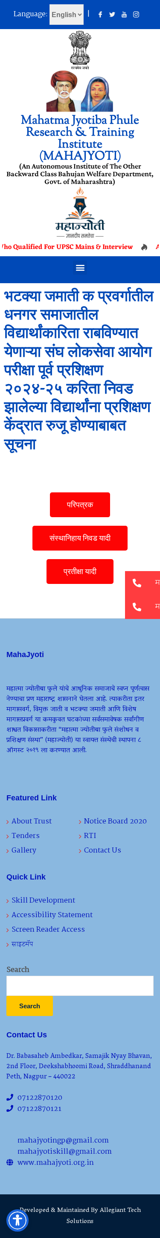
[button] (80, 268)
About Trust (32, 821)
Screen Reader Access (48, 930)
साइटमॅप (22, 944)
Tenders (26, 836)
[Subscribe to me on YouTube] (124, 15)
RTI (90, 836)
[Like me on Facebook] (100, 15)
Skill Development (43, 900)
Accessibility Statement (52, 915)
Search (17, 970)
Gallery (24, 850)
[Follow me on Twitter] (112, 15)
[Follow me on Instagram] (136, 15)
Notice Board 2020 (115, 821)
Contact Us (102, 850)
